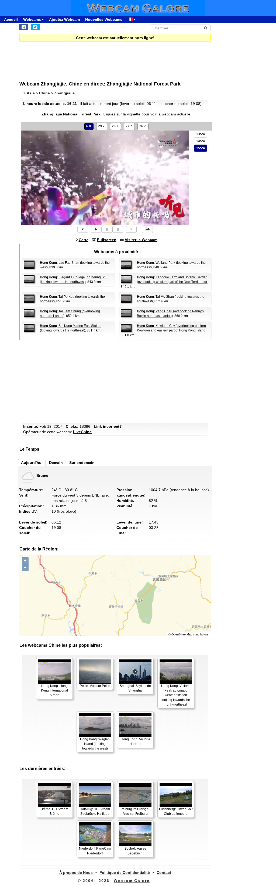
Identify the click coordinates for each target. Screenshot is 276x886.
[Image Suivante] (131, 229)
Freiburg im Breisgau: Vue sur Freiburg (135, 811)
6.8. (89, 126)
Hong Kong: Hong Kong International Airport (54, 690)
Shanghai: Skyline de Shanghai (135, 688)
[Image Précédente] (82, 229)
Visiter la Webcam (141, 240)
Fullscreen (106, 240)
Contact (164, 872)
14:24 (200, 141)
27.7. (129, 126)
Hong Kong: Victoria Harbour (135, 741)
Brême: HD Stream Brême (54, 811)
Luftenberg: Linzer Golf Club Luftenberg (175, 811)
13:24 (200, 134)
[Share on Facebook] (23, 26)
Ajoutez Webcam (64, 19)
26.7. (143, 126)
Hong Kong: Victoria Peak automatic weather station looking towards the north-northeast (176, 695)
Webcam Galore (132, 880)
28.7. (115, 126)
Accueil (11, 19)
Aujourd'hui (32, 462)
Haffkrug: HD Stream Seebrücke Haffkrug (95, 811)
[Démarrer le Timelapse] (96, 229)
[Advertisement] (116, 381)
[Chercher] (205, 28)
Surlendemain (82, 462)
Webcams (32, 19)
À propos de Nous (76, 872)
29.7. (101, 126)
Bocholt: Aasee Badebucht (135, 851)
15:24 (200, 148)
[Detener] (117, 229)
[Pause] (107, 229)
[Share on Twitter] (35, 26)
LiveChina (82, 432)
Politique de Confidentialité (124, 872)
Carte (83, 240)
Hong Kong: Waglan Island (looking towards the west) (95, 743)
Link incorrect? (108, 426)
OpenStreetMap (181, 634)
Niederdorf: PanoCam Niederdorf (95, 851)
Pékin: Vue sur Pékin (95, 686)
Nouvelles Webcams (103, 19)
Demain (56, 462)
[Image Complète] (147, 229)
